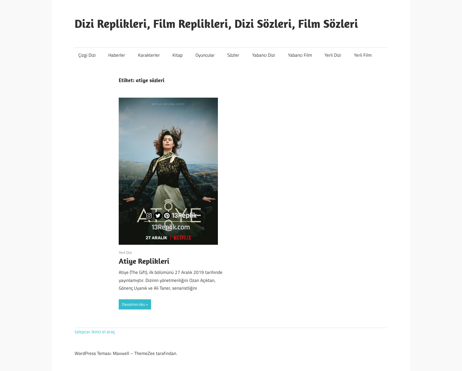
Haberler (116, 55)
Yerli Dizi (333, 55)
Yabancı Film (300, 55)
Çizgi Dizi (87, 55)
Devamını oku (133, 304)
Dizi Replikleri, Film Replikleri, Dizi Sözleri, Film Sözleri (216, 23)
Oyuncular (205, 55)
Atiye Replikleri (144, 261)
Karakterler (149, 55)
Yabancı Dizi (263, 55)
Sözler (233, 55)
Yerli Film (363, 55)
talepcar (82, 331)
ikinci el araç (103, 331)
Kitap (177, 55)
